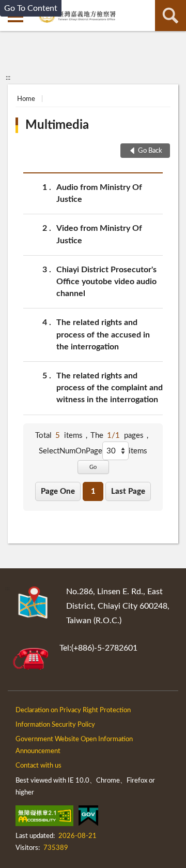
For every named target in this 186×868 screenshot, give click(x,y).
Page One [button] (58, 491)
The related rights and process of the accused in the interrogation (103, 334)
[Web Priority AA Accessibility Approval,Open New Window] (44, 817)
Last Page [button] (128, 491)
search (170, 15)
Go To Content (30, 8)
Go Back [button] (150, 151)
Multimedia (57, 125)
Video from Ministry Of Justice (99, 234)
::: (8, 78)
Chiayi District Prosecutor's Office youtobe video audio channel (106, 282)
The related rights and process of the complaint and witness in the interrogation (109, 388)
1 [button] (93, 491)
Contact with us (38, 765)
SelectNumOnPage (70, 451)
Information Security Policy (55, 725)
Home (26, 99)
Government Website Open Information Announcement (74, 745)
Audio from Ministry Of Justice (99, 193)
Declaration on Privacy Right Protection (73, 710)
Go (93, 467)
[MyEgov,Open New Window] (88, 817)
